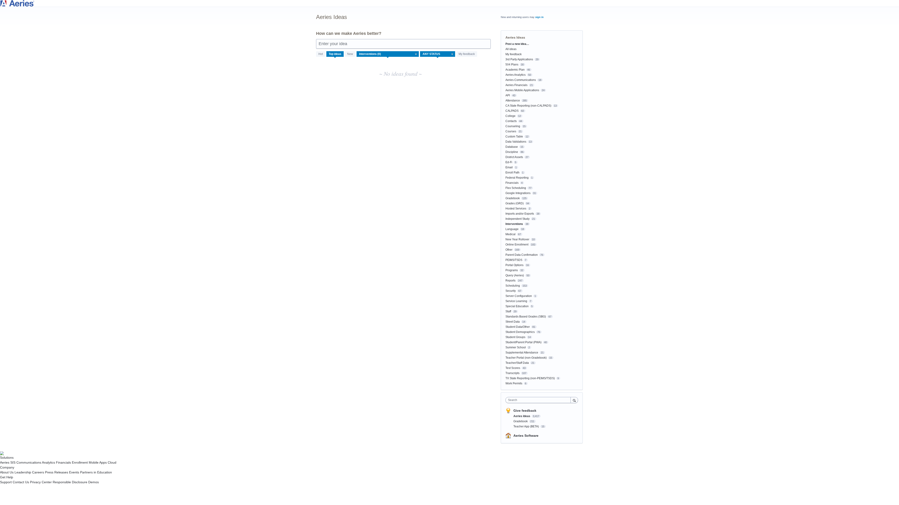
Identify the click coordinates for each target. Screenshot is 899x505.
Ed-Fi (508, 162)
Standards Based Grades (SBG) (525, 316)
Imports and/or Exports (519, 213)
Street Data (512, 321)
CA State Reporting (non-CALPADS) (528, 105)
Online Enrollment (516, 244)
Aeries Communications (520, 80)
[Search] (574, 400)
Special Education (517, 306)
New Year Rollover (517, 239)
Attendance (512, 100)
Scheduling (512, 285)
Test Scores (512, 368)
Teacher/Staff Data (517, 362)
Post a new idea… (517, 44)
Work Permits (513, 383)
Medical (510, 234)
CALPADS (512, 110)
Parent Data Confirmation (521, 254)
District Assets (514, 157)
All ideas (510, 49)
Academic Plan (515, 69)
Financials (512, 182)
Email (509, 167)
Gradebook (512, 198)
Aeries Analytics (515, 74)
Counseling (512, 126)
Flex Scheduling (515, 188)
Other (508, 249)
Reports (510, 280)
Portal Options (514, 265)
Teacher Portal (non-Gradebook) (526, 357)
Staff (508, 311)
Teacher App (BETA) (526, 426)
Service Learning (516, 301)
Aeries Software (525, 435)
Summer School (515, 347)
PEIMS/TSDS (513, 260)
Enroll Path (512, 172)
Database (511, 146)
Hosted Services (515, 208)
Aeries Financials (516, 85)
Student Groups (515, 337)
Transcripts (512, 373)
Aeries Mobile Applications (522, 90)
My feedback (467, 54)
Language (512, 229)
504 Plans (511, 64)
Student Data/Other (517, 326)
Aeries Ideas (522, 416)
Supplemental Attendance (521, 352)
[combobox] (539, 400)
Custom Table (514, 136)
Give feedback (524, 410)
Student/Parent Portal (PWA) (523, 342)
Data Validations (515, 141)
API (507, 95)
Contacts (511, 121)
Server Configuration (518, 296)
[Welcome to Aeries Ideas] (449, 3)
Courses (510, 131)
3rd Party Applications (519, 59)
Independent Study (517, 218)
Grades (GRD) (514, 203)
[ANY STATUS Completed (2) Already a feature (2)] (437, 54)
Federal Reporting (517, 177)
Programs (511, 270)
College (510, 116)
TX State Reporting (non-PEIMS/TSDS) (530, 378)
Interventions (514, 224)
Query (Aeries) (514, 275)
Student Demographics (520, 332)
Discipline (511, 152)
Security (510, 290)
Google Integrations (518, 193)
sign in (539, 17)
